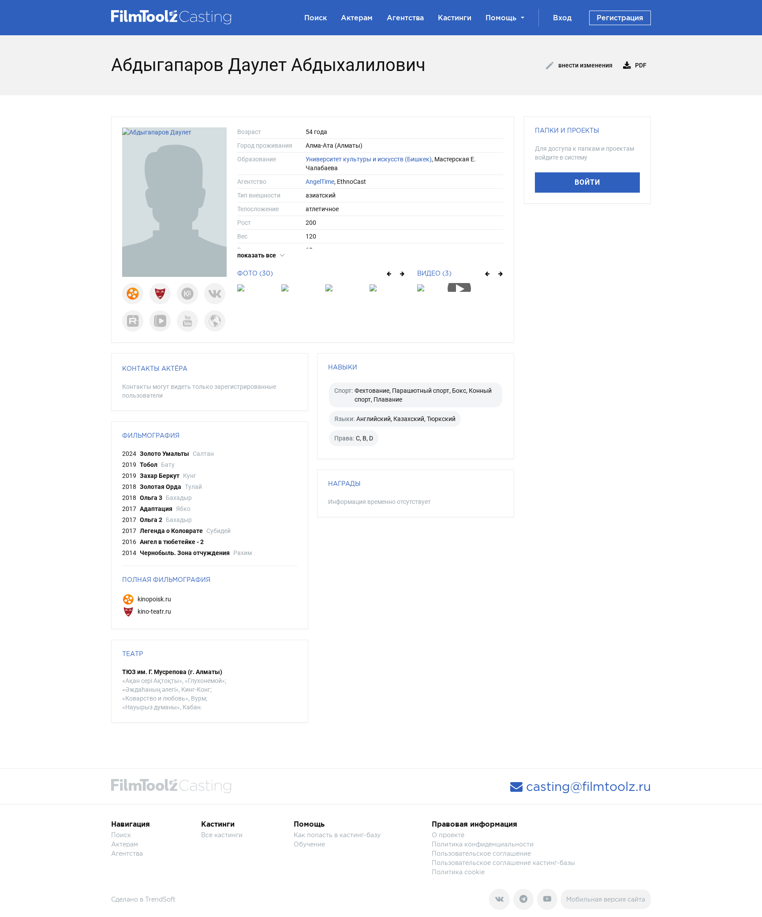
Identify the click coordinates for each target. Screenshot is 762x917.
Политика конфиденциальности (483, 844)
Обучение (309, 844)
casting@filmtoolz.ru (587, 786)
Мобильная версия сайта (605, 899)
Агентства (405, 18)
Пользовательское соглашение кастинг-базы (503, 862)
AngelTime (320, 181)
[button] (388, 273)
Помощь (501, 18)
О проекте (448, 834)
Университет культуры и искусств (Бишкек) (369, 159)
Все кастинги (222, 834)
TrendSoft (160, 899)
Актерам (357, 18)
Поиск (315, 18)
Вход (562, 18)
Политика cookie (458, 872)
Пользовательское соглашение (481, 853)
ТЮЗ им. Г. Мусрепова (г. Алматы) (172, 671)
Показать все (257, 255)
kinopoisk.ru (153, 599)
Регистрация (620, 18)
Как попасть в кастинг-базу (337, 834)
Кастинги (454, 18)
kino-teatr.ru (153, 611)
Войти (587, 182)
